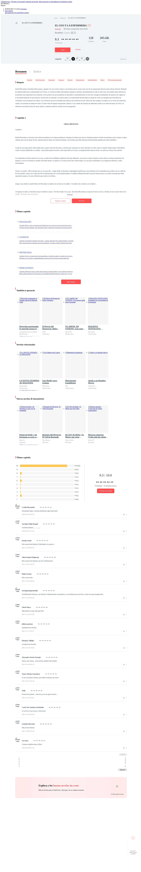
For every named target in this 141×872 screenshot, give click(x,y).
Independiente (80, 80)
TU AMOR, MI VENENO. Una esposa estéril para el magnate (75, 327)
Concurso (23, 9)
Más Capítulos (71, 282)
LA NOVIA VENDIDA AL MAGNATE (29, 381)
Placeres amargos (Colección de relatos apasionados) (97, 436)
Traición (70, 80)
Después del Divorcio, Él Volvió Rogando (51, 436)
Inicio (56, 18)
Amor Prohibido (92, 80)
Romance (63, 18)
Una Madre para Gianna (49, 381)
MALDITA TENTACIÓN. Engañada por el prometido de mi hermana (95, 327)
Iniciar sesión (67, 2)
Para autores (9, 11)
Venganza (61, 80)
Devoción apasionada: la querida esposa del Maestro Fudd (29, 327)
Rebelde (29, 80)
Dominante (52, 80)
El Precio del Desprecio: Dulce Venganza (49, 327)
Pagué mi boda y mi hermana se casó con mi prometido (28, 436)
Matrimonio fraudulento (70, 381)
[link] (56, 18)
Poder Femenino (40, 80)
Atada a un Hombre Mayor (97, 381)
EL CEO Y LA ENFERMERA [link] (77, 18)
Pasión (102, 80)
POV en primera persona (114, 80)
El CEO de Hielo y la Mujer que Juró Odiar (74, 436)
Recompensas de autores (13, 13)
